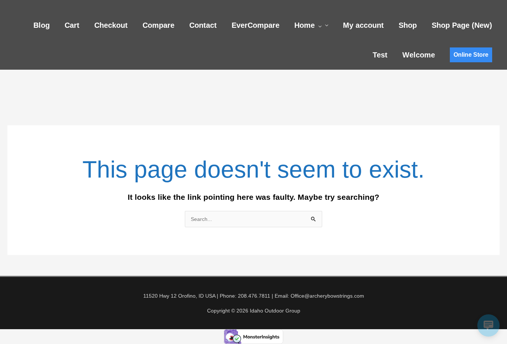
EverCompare (255, 25)
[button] (318, 25)
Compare (158, 25)
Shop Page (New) (462, 25)
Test (380, 55)
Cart (72, 25)
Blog (41, 25)
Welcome (418, 55)
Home (304, 25)
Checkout (111, 25)
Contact (203, 25)
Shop (408, 25)
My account (363, 25)
